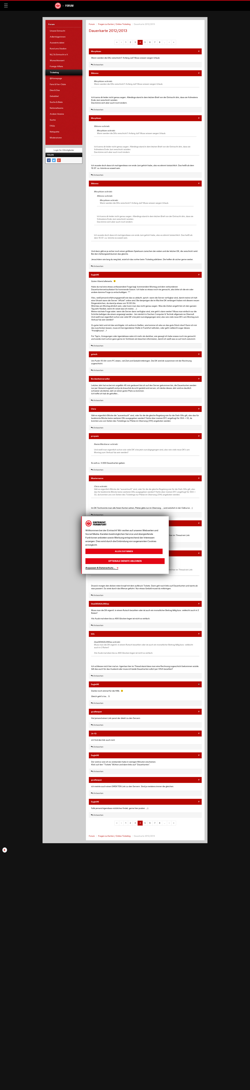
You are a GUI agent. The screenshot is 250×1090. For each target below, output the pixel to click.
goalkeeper (96, 711)
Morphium (96, 51)
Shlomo (95, 73)
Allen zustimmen (124, 551)
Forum (69, 5)
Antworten (98, 64)
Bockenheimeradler (100, 379)
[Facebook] (49, 160)
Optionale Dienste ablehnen (125, 561)
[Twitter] (54, 160)
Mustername (97, 478)
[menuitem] (63, 31)
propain (95, 436)
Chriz (93, 409)
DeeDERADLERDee (100, 603)
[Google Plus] (59, 160)
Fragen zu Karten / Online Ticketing (114, 24)
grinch (94, 354)
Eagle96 (95, 274)
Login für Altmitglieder (64, 150)
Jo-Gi (93, 733)
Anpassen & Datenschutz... (100, 567)
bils (92, 634)
